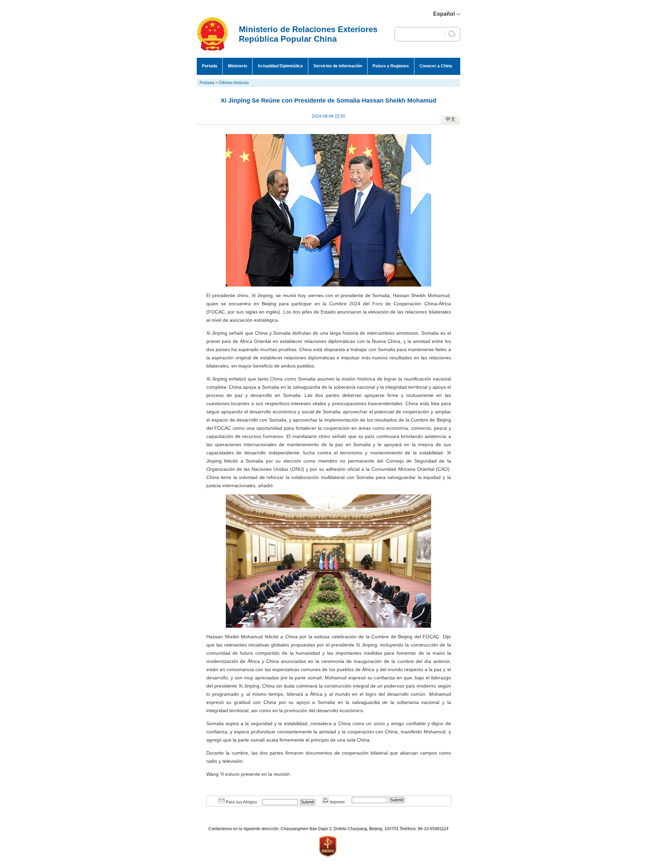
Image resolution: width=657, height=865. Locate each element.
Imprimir (337, 802)
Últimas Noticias (234, 82)
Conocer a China (436, 66)
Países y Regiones (391, 66)
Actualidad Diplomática (280, 66)
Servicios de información (337, 66)
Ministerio (237, 66)
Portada (209, 66)
